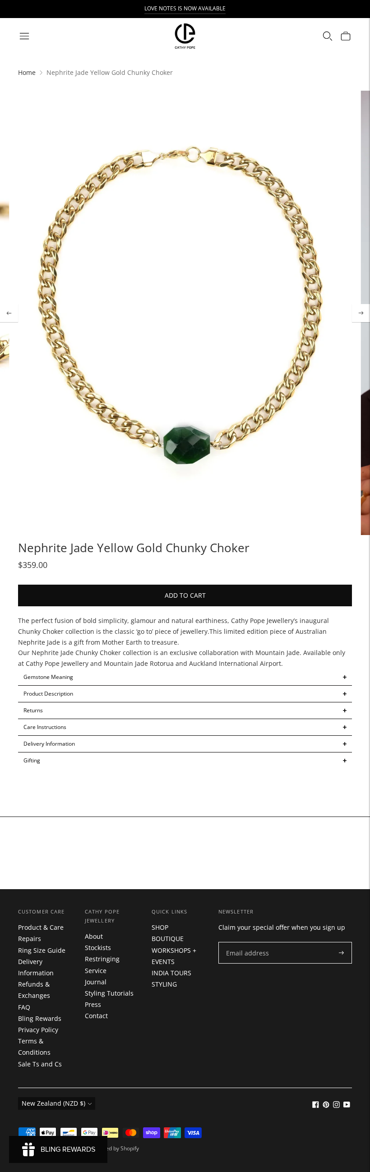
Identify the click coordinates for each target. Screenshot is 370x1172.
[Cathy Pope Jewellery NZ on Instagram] (336, 1105)
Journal (95, 982)
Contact (96, 1015)
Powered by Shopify (114, 1148)
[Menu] (24, 36)
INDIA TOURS (171, 973)
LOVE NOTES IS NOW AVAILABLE (185, 8)
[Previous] (9, 313)
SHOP (160, 927)
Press (93, 1004)
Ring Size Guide (41, 950)
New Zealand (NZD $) (53, 1103)
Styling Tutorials (109, 993)
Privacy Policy (38, 1029)
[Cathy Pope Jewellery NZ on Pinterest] (326, 1105)
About (94, 936)
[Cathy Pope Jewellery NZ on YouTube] (346, 1105)
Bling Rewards (39, 1018)
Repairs (29, 938)
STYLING (164, 984)
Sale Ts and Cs (40, 1064)
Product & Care (41, 927)
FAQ (24, 1007)
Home (27, 72)
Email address (245, 942)
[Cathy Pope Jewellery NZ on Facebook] (315, 1105)
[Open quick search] (327, 36)
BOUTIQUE (168, 938)
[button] (185, 677)
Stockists (98, 947)
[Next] (361, 313)
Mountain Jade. (278, 652)
